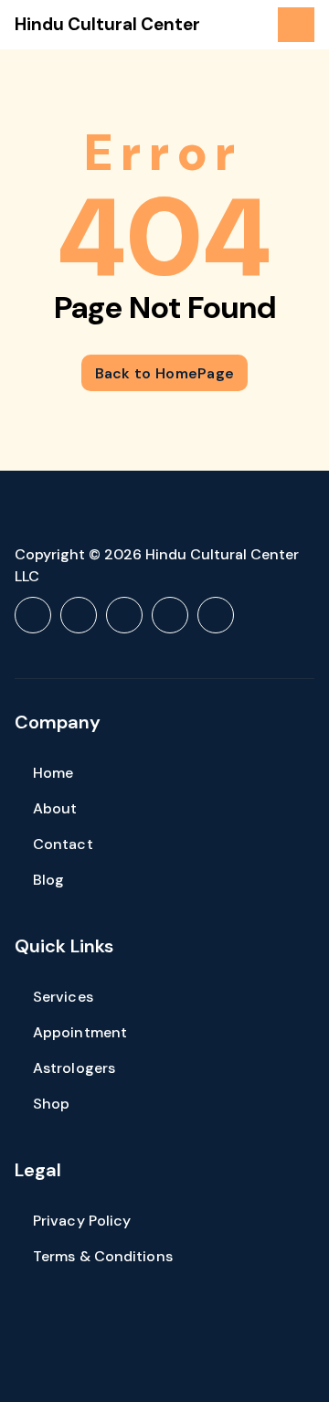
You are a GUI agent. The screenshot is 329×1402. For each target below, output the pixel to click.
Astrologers (74, 1068)
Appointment (80, 1032)
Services (63, 996)
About (55, 808)
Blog (48, 879)
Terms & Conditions (103, 1256)
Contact (63, 844)
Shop (51, 1103)
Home (53, 772)
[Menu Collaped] (296, 24)
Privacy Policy (82, 1220)
